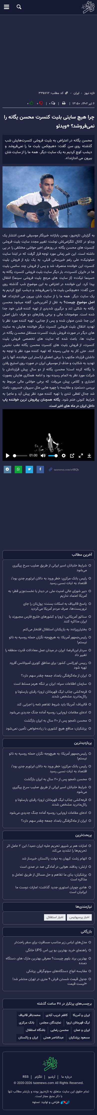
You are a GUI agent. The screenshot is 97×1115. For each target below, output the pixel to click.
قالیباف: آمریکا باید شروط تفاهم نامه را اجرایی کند (52, 704)
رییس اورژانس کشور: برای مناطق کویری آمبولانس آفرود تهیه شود (48, 665)
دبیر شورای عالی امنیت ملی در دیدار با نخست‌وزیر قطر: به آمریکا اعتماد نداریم (47, 593)
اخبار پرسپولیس (79, 917)
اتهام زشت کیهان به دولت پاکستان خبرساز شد (54, 858)
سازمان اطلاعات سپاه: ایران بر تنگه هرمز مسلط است (50, 684)
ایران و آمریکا (81, 1015)
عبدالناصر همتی (53, 1037)
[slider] (20, 455)
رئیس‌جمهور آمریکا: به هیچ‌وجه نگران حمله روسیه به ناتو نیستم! (48, 640)
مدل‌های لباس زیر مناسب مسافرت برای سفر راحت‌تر (50, 942)
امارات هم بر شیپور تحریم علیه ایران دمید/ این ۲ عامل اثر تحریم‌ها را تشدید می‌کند (46, 848)
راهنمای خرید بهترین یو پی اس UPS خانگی (56, 950)
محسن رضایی (59, 1030)
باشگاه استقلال (35, 1030)
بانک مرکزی (26, 1022)
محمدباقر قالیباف (30, 1015)
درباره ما (66, 1076)
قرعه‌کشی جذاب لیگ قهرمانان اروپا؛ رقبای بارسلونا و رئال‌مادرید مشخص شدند (51, 694)
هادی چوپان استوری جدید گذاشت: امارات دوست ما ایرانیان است (51, 890)
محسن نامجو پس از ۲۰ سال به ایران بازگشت (55, 721)
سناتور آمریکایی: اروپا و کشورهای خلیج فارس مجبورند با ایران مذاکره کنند (48, 619)
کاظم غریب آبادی (57, 1015)
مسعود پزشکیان (79, 1037)
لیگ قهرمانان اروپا (78, 1022)
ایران (76, 93)
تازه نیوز (48, 7)
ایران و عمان (82, 1030)
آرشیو (51, 1076)
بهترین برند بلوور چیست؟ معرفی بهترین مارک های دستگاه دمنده (46, 961)
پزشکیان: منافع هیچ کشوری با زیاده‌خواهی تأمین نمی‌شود (46, 728)
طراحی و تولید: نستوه (45, 1102)
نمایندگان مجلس (50, 1022)
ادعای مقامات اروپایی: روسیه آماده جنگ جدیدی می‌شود (48, 712)
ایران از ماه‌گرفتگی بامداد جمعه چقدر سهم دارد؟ (54, 676)
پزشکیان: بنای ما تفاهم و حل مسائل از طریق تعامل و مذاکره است (49, 877)
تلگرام (38, 1076)
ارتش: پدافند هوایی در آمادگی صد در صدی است (53, 867)
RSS (26, 1076)
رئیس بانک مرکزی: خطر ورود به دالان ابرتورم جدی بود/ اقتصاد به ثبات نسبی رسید (49, 581)
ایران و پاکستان (28, 1037)
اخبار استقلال (55, 917)
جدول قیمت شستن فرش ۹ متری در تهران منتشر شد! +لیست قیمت (49, 981)
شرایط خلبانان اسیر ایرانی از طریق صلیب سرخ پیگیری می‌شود (49, 568)
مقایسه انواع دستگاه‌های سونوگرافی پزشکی (56, 971)
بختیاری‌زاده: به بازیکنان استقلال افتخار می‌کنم (55, 629)
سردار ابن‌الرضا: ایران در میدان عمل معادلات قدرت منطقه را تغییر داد (46, 652)
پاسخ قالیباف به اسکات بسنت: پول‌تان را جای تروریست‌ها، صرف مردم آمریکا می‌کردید (55, 606)
